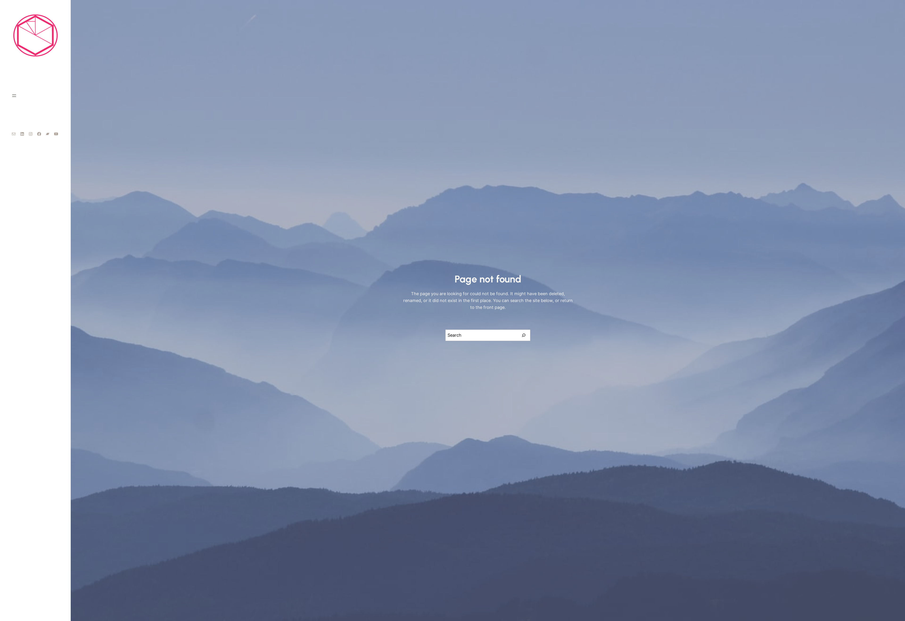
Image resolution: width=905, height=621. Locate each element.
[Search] (523, 335)
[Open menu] (14, 96)
